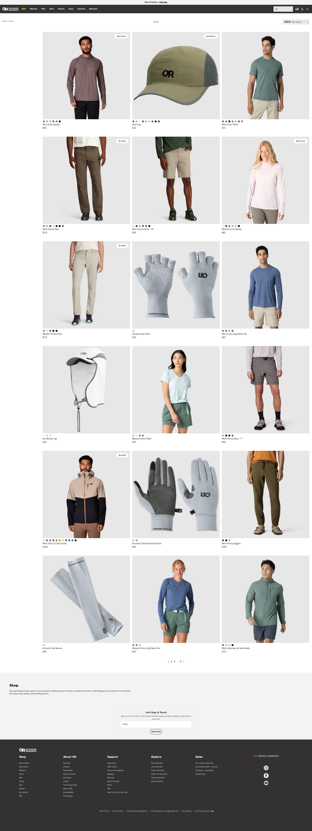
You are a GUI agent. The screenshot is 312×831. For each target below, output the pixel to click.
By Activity (23, 792)
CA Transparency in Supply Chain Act (165, 811)
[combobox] (283, 9)
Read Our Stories (69, 774)
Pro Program (68, 796)
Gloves (21, 781)
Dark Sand (44, 331)
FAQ (109, 789)
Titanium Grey (133, 331)
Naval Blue (60, 121)
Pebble (50, 121)
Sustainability (68, 792)
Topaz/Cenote (69, 540)
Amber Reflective (137, 121)
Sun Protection (157, 767)
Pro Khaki (53, 226)
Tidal (236, 226)
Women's (22, 771)
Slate (229, 645)
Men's (21, 774)
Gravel (44, 121)
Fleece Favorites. (151, 2)
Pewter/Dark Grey (146, 121)
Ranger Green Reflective (133, 121)
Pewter (47, 226)
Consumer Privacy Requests (137, 811)
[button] (307, 9)
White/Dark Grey (44, 436)
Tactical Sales (200, 774)
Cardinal (242, 121)
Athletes (66, 767)
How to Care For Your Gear (117, 792)
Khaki (47, 436)
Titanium (50, 436)
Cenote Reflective (159, 121)
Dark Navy (57, 226)
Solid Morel (44, 226)
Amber (226, 645)
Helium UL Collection (159, 774)
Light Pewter (47, 331)
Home (4, 21)
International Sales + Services (206, 767)
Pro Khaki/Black (44, 540)
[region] (156, 2)
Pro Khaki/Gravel (60, 540)
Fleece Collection (157, 771)
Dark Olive (50, 226)
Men (43, 9)
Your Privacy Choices (203, 811)
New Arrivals (24, 763)
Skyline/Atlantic (53, 540)
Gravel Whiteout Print (47, 121)
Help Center (111, 763)
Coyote (63, 226)
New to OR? (67, 789)
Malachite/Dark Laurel (50, 540)
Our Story (67, 763)
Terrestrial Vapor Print (226, 226)
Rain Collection (157, 763)
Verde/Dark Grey (143, 121)
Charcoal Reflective (152, 121)
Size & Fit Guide (113, 781)
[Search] (269, 9)
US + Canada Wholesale (204, 763)
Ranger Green (50, 331)
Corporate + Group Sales (204, 771)
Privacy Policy (118, 811)
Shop (11, 21)
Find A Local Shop (70, 785)
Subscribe (156, 732)
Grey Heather (137, 540)
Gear (21, 785)
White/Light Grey (140, 121)
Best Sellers (23, 767)
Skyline (57, 121)
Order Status (112, 767)
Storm (53, 121)
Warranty (111, 778)
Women (33, 9)
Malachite (223, 121)
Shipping (110, 774)
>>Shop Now (162, 2)
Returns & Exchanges (115, 771)
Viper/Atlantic (63, 540)
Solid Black (60, 226)
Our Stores (67, 778)
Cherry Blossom (223, 226)
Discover (93, 9)
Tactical (22, 789)
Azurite (47, 540)
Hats (21, 778)
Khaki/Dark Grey (149, 121)
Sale (20, 796)
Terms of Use (104, 811)
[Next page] (183, 661)
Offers (109, 785)
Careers (66, 781)
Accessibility (187, 811)
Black (149, 226)
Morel (146, 226)
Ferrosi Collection (158, 778)
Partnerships (68, 771)
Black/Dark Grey (156, 121)
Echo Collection (157, 781)
